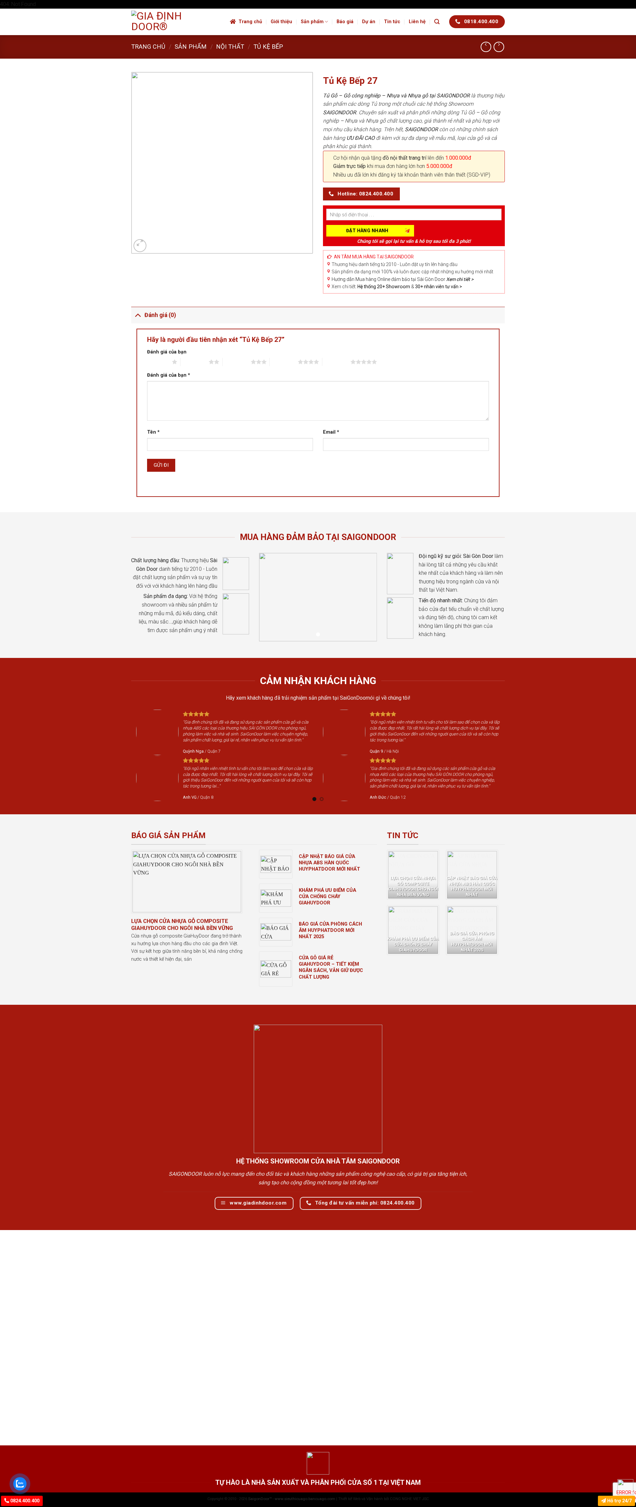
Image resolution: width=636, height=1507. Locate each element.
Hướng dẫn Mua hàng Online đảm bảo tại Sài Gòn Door (402, 279)
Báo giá (345, 22)
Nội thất (230, 46)
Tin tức (392, 22)
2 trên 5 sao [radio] (195, 361)
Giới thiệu (281, 22)
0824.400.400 (24, 1501)
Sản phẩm (312, 22)
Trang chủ (250, 22)
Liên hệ (417, 22)
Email (331, 432)
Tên (153, 432)
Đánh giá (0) (160, 315)
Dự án (368, 22)
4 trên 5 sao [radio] (284, 361)
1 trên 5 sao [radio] (158, 361)
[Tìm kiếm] (437, 21)
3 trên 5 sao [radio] (237, 361)
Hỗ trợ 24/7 (619, 1501)
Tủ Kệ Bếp (268, 46)
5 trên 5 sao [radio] (336, 361)
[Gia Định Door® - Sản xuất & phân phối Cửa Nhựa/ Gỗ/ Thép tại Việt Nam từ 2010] (175, 22)
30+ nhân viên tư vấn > (438, 286)
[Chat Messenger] (625, 1487)
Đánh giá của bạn (166, 352)
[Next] (508, 755)
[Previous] (127, 755)
